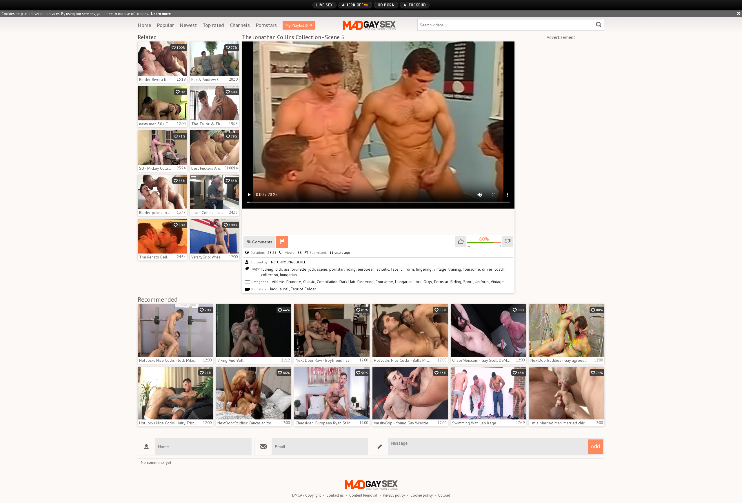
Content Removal (363, 495)
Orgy (427, 281)
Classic (309, 281)
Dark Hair (347, 281)
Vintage (497, 281)
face (395, 269)
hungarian (288, 274)
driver (487, 269)
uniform (407, 269)
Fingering (365, 281)
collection (269, 274)
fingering (424, 269)
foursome (471, 269)
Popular (165, 25)
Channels (240, 25)
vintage (440, 269)
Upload (444, 495)
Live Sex (324, 5)
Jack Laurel (279, 289)
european (366, 269)
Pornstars (266, 25)
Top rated (213, 25)
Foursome (384, 281)
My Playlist (297, 25)
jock (311, 269)
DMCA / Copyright (306, 495)
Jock (417, 281)
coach (499, 269)
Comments (262, 242)
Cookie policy (421, 495)
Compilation (327, 281)
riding (351, 269)
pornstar (336, 269)
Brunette (293, 281)
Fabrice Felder (303, 289)
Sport (468, 281)
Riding (455, 281)
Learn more (161, 13)
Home (144, 25)
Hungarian (403, 281)
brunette (299, 269)
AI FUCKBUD (415, 5)
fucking (267, 269)
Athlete (278, 281)
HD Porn (386, 5)
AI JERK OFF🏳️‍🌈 (355, 5)
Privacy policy (394, 495)
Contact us (335, 495)
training (454, 269)
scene (322, 269)
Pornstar (441, 281)
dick (278, 269)
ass (287, 269)
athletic (383, 269)
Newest (188, 25)
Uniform (482, 281)
